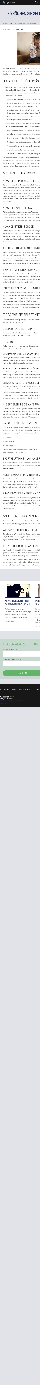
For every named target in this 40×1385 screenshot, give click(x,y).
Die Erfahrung (4, 690)
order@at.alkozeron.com (6, 699)
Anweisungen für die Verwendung (22, 690)
